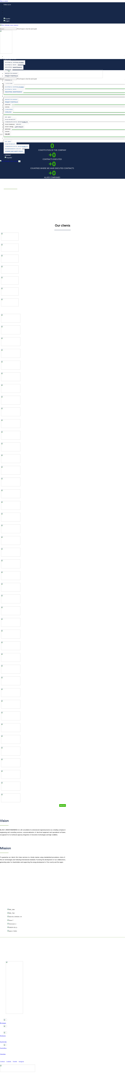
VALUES (7, 134)
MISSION (7, 129)
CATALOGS (8, 112)
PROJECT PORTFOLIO (11, 102)
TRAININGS (8, 118)
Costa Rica (3, 1048)
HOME (7, 56)
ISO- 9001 (8, 142)
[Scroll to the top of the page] (0, 1080)
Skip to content (4, 1)
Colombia (2, 1054)
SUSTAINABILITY (10, 138)
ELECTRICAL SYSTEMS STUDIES (14, 62)
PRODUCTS (8, 106)
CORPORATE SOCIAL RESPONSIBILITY (16, 122)
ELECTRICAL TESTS (10, 65)
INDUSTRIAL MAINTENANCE (13, 67)
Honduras (3, 1036)
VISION (7, 132)
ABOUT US (8, 121)
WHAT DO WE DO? (11, 59)
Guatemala (3, 1042)
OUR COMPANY (10, 124)
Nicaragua (3, 1023)
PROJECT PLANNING (11, 99)
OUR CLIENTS (9, 127)
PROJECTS (8, 96)
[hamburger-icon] (124, 55)
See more (62, 805)
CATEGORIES (9, 109)
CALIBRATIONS (9, 116)
